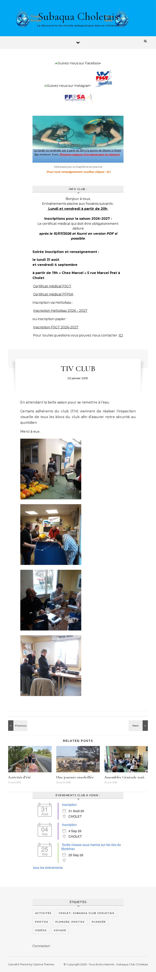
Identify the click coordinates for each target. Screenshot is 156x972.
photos (41, 921)
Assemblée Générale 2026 (124, 777)
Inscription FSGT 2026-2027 (55, 327)
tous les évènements (48, 867)
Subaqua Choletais (78, 16)
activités (43, 913)
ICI (121, 335)
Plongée (99, 921)
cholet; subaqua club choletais (87, 913)
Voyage (60, 930)
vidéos (41, 930)
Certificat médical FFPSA (53, 294)
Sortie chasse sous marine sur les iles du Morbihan (91, 846)
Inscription (69, 804)
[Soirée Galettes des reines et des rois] (139, 725)
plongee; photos (70, 921)
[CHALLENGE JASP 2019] (17, 725)
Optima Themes (43, 964)
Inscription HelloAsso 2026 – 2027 (60, 311)
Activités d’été (19, 777)
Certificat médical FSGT (52, 286)
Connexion (41, 946)
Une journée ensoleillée (75, 777)
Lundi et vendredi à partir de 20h (77, 209)
